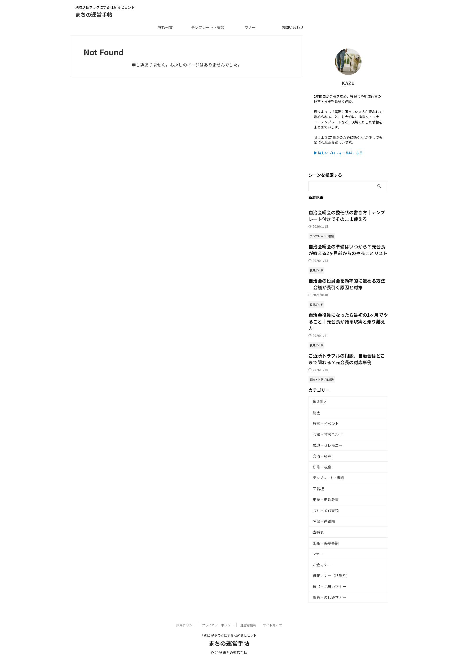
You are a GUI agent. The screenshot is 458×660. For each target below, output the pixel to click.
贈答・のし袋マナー (329, 597)
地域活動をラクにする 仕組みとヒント (229, 635)
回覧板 (318, 488)
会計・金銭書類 (326, 510)
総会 (316, 412)
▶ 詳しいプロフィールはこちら (338, 152)
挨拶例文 (165, 27)
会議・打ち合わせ (327, 434)
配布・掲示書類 (326, 543)
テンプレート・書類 (207, 27)
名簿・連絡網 (324, 521)
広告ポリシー (185, 625)
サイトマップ (272, 625)
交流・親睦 (322, 456)
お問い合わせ (292, 27)
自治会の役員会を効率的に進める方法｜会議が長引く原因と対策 (347, 284)
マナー (250, 27)
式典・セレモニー (327, 445)
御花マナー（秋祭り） (331, 575)
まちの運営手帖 (93, 14)
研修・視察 (322, 467)
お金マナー (322, 564)
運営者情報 (248, 625)
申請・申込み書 (326, 499)
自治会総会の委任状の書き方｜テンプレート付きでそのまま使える (347, 215)
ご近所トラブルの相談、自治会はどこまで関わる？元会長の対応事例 (347, 358)
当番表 (318, 532)
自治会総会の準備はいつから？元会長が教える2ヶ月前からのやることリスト (348, 249)
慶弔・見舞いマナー (329, 586)
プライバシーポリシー (218, 625)
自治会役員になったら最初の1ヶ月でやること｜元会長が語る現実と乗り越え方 (348, 321)
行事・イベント (326, 423)
